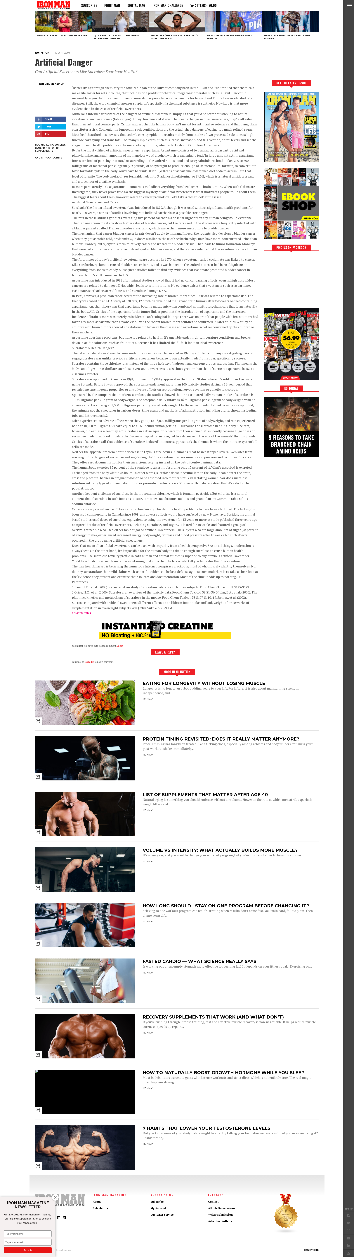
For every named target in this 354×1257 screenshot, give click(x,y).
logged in (89, 662)
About (97, 1201)
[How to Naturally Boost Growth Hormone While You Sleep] (85, 1072)
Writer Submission (220, 1214)
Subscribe (89, 5)
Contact (213, 1201)
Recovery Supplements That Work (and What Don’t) (213, 1017)
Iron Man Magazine (51, 84)
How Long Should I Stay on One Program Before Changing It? (226, 905)
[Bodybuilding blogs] (286, 1232)
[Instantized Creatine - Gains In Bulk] (165, 638)
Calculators (100, 1208)
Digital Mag (136, 5)
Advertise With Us (220, 1221)
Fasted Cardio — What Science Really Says (199, 961)
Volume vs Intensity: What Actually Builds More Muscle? (220, 850)
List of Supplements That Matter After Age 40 (205, 794)
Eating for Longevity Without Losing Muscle (204, 683)
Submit (28, 1250)
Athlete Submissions (221, 1208)
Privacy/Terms (311, 1250)
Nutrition (42, 52)
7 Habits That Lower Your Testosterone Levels (206, 1128)
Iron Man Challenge (168, 5)
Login (120, 645)
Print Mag (112, 5)
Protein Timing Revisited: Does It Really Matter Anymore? (221, 739)
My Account (158, 1208)
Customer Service (161, 1214)
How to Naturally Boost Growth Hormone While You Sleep (224, 1072)
